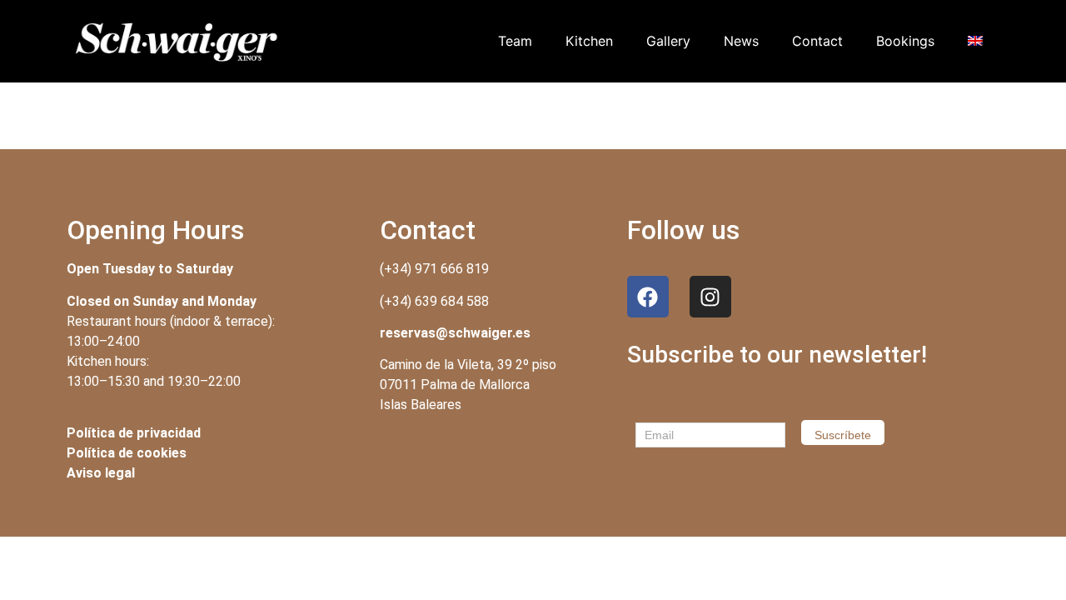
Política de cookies (127, 453)
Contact (817, 40)
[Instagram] (710, 297)
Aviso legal (101, 473)
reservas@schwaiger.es (455, 333)
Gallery (668, 40)
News (741, 40)
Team (515, 40)
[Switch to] (975, 41)
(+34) (434, 301)
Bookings (905, 40)
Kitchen (589, 40)
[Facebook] (648, 297)
